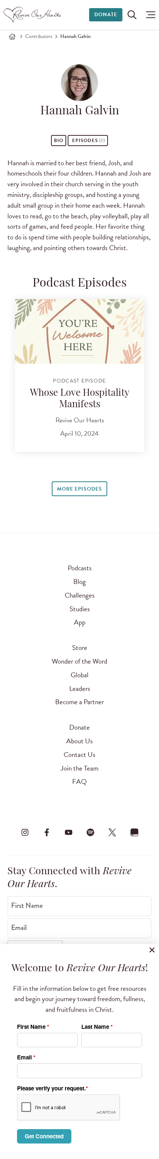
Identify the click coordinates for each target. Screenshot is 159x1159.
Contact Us (79, 754)
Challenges (80, 595)
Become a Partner (79, 701)
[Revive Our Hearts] (33, 15)
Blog (79, 581)
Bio (58, 140)
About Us (79, 741)
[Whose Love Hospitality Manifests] (79, 331)
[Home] (12, 36)
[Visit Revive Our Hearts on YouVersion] (134, 832)
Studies (80, 608)
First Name (27, 905)
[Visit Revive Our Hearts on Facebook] (46, 832)
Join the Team (79, 768)
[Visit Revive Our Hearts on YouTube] (68, 832)
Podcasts (80, 568)
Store (79, 647)
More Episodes (79, 489)
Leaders (79, 688)
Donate (105, 14)
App (79, 622)
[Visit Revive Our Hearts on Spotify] (90, 832)
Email (19, 928)
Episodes (88, 140)
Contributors (38, 36)
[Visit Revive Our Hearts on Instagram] (25, 832)
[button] (148, 14)
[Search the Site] (132, 15)
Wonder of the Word (79, 661)
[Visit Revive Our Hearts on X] (112, 832)
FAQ (79, 781)
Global (79, 675)
